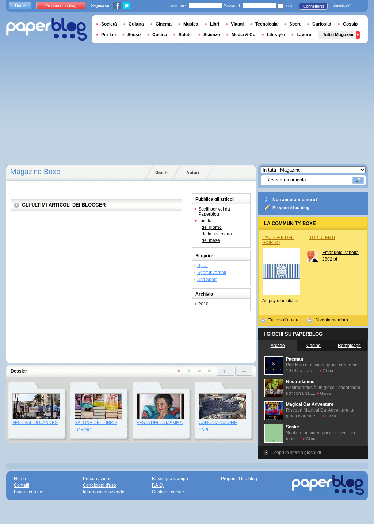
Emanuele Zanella (340, 252)
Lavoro (304, 34)
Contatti (21, 485)
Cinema (164, 24)
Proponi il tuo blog (290, 207)
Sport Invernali (211, 272)
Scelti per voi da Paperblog (214, 212)
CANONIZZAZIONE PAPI (218, 426)
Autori (192, 172)
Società (109, 24)
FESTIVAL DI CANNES (35, 422)
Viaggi (237, 24)
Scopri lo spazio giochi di (296, 452)
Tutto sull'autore (284, 320)
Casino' (313, 345)
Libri (214, 24)
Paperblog (46, 29)
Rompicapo (349, 345)
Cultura (136, 24)
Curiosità (321, 24)
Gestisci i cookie (168, 491)
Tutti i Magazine (339, 34)
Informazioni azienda (104, 491)
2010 (203, 304)
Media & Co (243, 34)
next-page (243, 371)
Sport (202, 265)
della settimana (217, 233)
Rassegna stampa (170, 478)
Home (20, 5)
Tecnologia (266, 24)
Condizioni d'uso (99, 485)
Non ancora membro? (295, 199)
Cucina (159, 34)
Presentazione (97, 478)
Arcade (278, 345)
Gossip (350, 24)
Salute (185, 34)
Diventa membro (331, 320)
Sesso (134, 34)
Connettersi (313, 6)
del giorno (212, 227)
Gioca (328, 371)
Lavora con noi (28, 491)
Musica (190, 24)
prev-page (225, 371)
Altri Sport (207, 279)
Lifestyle (276, 34)
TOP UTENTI (322, 237)
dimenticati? (342, 5)
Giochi (161, 172)
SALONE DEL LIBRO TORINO (96, 426)
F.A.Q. (158, 485)
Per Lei (108, 34)
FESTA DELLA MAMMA (160, 422)
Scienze (211, 34)
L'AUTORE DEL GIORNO (278, 240)
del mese (211, 240)
